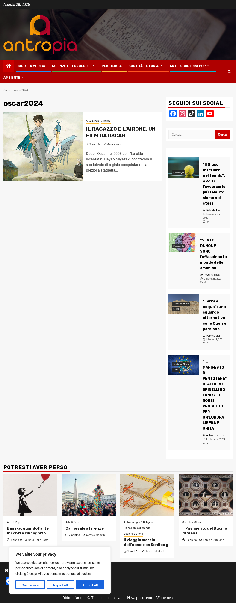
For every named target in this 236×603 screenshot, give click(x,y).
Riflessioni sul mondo (137, 528)
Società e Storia (143, 66)
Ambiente (11, 78)
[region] (60, 570)
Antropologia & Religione (139, 522)
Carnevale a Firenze (84, 528)
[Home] (8, 66)
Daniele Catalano (213, 540)
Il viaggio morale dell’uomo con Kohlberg (146, 542)
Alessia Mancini (96, 535)
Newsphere (136, 598)
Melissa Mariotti (154, 551)
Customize (30, 585)
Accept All (90, 585)
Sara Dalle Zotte (38, 540)
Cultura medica (30, 66)
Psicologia (112, 66)
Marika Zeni (113, 144)
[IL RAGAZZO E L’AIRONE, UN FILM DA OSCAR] (43, 146)
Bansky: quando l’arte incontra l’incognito (28, 530)
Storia (176, 309)
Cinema (106, 120)
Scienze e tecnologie (71, 66)
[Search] (229, 71)
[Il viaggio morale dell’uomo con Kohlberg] (147, 495)
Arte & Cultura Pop (188, 66)
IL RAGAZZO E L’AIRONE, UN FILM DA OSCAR (121, 132)
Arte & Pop (92, 120)
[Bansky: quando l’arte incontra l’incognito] (30, 495)
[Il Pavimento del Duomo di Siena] (206, 495)
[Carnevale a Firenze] (89, 495)
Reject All (60, 585)
